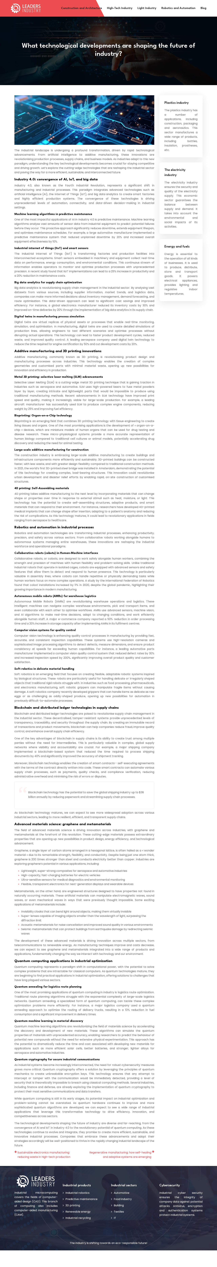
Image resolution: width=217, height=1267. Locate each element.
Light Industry (146, 8)
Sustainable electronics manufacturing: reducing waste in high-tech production (43, 1155)
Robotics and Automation (178, 8)
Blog (203, 8)
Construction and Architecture (81, 8)
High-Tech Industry (119, 8)
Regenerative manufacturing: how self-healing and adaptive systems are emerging (120, 1155)
